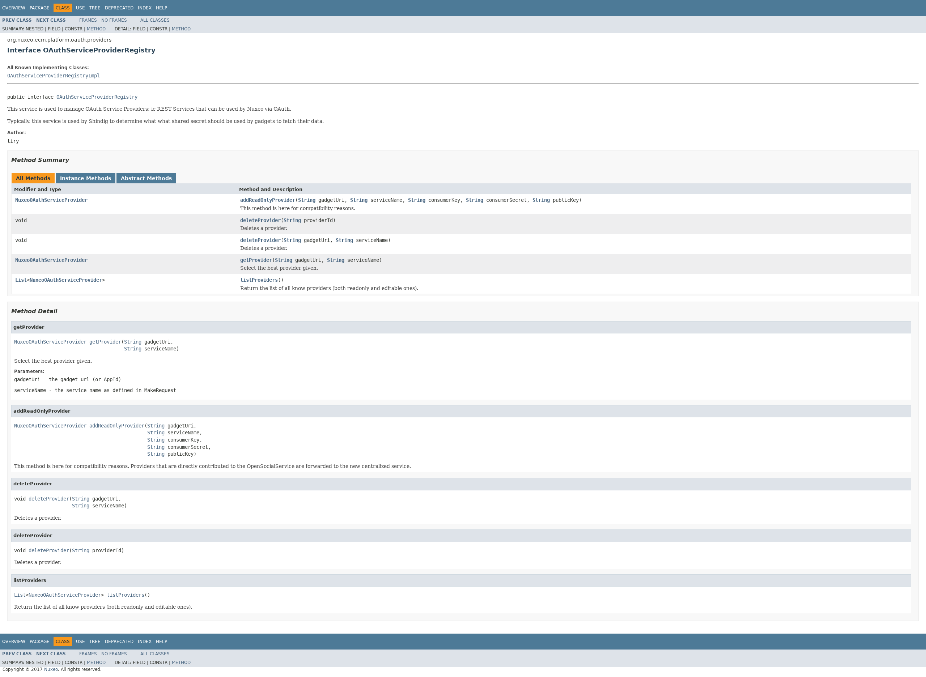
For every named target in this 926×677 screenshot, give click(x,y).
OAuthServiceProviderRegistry (96, 97)
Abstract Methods (146, 178)
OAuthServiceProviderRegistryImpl (53, 75)
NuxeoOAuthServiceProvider (51, 200)
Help (161, 7)
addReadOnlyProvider (267, 200)
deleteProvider (260, 220)
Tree (95, 7)
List (21, 280)
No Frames (114, 20)
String (306, 200)
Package (40, 7)
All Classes (155, 20)
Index (145, 7)
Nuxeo (51, 669)
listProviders (259, 280)
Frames (88, 20)
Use (80, 7)
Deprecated (119, 7)
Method (96, 28)
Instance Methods (85, 178)
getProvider (256, 260)
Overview (13, 7)
